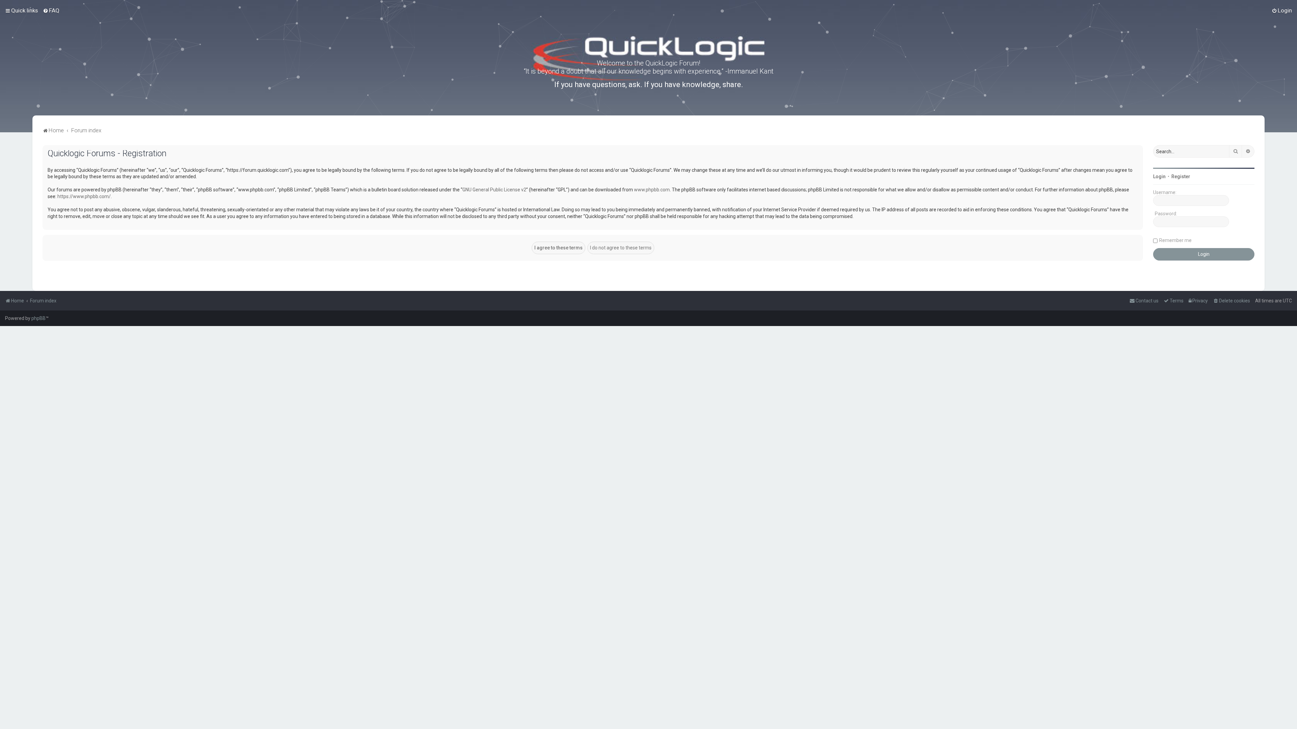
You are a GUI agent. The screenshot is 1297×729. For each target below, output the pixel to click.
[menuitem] (51, 10)
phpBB (38, 318)
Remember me (1175, 240)
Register (1180, 176)
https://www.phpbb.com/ (84, 196)
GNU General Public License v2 (494, 189)
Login (1159, 176)
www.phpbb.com (652, 189)
